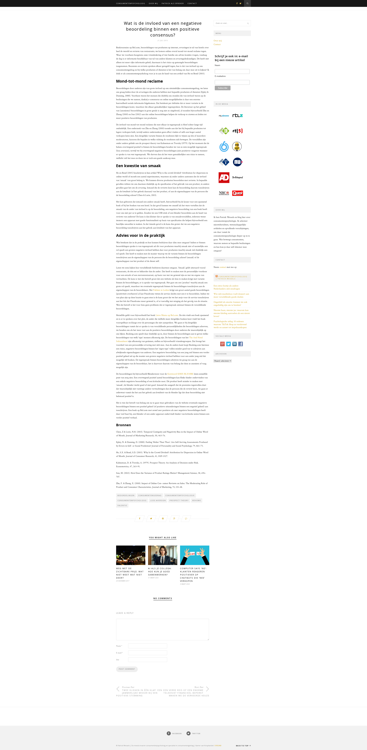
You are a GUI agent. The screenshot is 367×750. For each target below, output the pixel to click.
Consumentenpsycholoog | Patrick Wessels (231, 277)
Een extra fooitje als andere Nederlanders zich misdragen (227, 287)
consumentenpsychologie (180, 495)
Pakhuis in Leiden (161, 290)
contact (223, 267)
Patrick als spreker (173, 3)
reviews (196, 500)
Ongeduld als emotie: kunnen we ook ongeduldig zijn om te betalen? (230, 304)
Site (117, 659)
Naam (119, 646)
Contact (192, 3)
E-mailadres (220, 76)
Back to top (242, 746)
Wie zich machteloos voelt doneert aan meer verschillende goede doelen (231, 295)
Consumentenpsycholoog (130, 3)
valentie (122, 505)
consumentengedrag (150, 495)
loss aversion (158, 500)
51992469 (217, 745)
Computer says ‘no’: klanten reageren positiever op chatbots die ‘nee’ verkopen (193, 574)
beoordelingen (126, 495)
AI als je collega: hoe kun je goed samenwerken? (160, 571)
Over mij (153, 3)
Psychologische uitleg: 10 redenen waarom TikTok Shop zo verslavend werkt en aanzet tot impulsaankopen (230, 324)
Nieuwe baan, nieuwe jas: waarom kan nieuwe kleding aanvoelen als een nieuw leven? (232, 313)
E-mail (119, 653)
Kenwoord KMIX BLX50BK (180, 373)
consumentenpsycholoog (132, 500)
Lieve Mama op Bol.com (167, 315)
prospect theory (179, 500)
